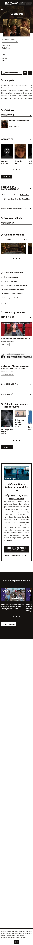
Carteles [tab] (24, 239)
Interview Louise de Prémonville (15, 338)
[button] (24, 246)
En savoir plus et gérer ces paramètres (13, 937)
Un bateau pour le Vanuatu (19, 422)
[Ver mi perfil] (28, 3)
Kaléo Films (6, 48)
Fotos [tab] (9, 239)
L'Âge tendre (11, 495)
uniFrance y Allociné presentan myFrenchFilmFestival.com (15, 367)
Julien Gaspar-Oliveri (18, 497)
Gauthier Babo (19, 162)
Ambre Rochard (5, 162)
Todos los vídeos (9, 624)
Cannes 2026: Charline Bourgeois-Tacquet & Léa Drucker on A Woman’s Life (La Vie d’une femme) (12, 607)
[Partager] (25, 73)
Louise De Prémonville (10, 42)
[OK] (16, 942)
